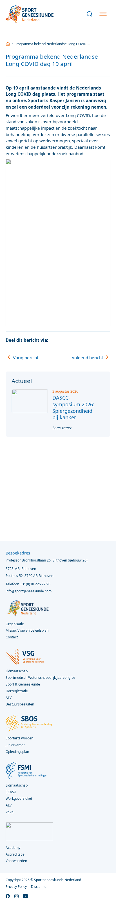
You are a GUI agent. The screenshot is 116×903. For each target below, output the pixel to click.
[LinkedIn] (95, 340)
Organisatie (15, 624)
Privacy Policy (16, 886)
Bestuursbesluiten (20, 704)
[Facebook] (74, 340)
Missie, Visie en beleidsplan (27, 630)
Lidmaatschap (17, 785)
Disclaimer (39, 886)
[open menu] (103, 14)
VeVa (10, 812)
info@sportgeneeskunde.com (29, 591)
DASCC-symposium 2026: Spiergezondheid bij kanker (73, 407)
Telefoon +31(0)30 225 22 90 (28, 584)
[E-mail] (106, 340)
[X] (85, 340)
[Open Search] (89, 14)
